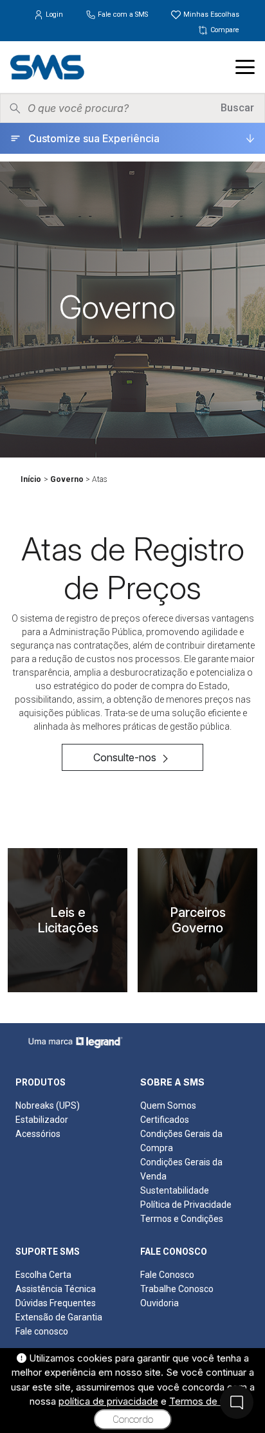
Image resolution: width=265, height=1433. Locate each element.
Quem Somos (168, 1105)
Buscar (237, 108)
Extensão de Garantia (58, 1317)
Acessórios (37, 1134)
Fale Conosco (167, 1275)
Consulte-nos (126, 757)
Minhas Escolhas (210, 14)
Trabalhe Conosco (177, 1289)
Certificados (164, 1119)
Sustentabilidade (174, 1190)
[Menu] (245, 67)
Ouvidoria (159, 1303)
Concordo (133, 1419)
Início (31, 479)
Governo (67, 479)
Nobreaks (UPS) (47, 1105)
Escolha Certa (43, 1275)
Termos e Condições (181, 1219)
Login (54, 14)
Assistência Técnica (55, 1289)
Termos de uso (202, 1401)
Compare (223, 30)
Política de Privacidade (186, 1204)
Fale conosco (41, 1331)
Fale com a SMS (123, 14)
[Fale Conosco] (236, 1402)
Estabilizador (41, 1119)
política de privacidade (108, 1401)
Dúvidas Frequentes (55, 1303)
